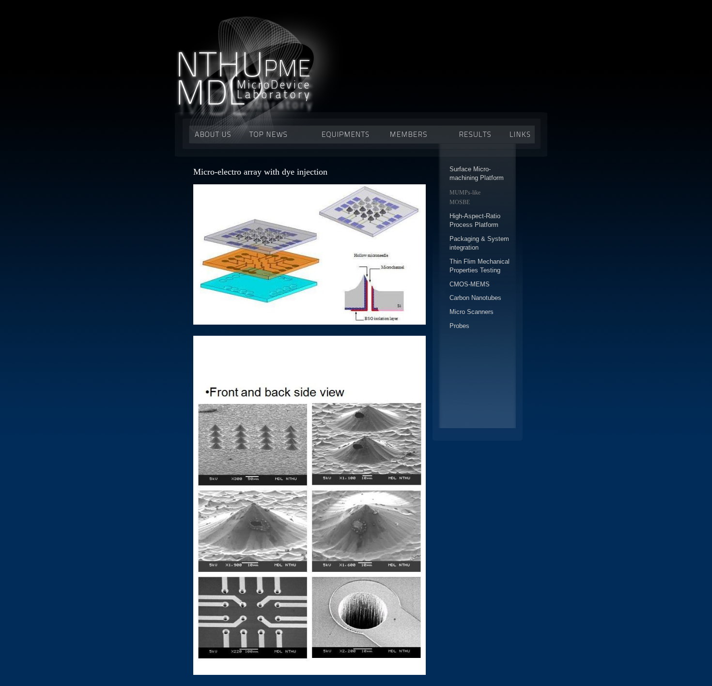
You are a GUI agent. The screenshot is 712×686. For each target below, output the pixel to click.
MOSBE (459, 202)
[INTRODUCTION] (275, 133)
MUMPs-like (464, 192)
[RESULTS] (472, 133)
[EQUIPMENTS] (349, 133)
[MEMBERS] (416, 133)
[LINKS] (517, 133)
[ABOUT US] (212, 133)
